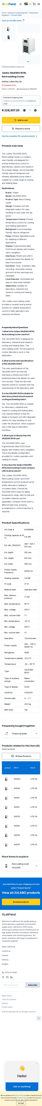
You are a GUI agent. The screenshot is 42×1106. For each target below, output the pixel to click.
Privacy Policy (19, 1095)
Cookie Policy (22, 1098)
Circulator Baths (16, 15)
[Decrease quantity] (24, 110)
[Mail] (7, 977)
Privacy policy (7, 1007)
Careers (5, 955)
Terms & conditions (9, 999)
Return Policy (7, 996)
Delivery (5, 960)
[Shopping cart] (34, 4)
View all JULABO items (12, 20)
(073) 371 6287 (11, 972)
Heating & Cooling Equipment (17, 13)
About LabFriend (8, 947)
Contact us (6, 951)
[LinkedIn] (11, 977)
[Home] (9, 4)
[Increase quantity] (35, 110)
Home (4, 13)
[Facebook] (3, 977)
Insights (5, 964)
